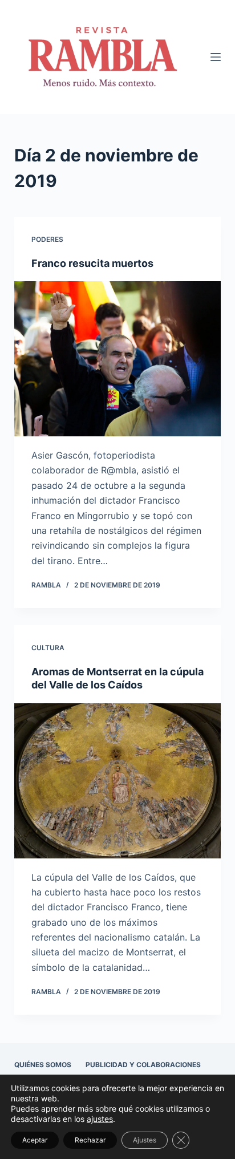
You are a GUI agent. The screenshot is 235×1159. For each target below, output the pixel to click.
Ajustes (144, 1140)
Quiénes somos (42, 1064)
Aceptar (34, 1140)
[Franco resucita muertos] (117, 358)
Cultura (47, 647)
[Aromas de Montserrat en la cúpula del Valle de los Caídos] (117, 780)
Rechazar (90, 1140)
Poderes (47, 239)
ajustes (100, 1119)
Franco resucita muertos (92, 263)
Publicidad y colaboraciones (143, 1064)
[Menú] (215, 57)
